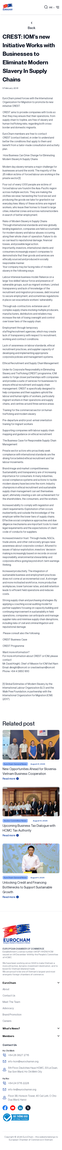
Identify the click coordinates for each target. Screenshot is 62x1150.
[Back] (31, 23)
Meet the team (11, 1001)
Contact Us (9, 995)
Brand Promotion (12, 1014)
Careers (7, 1020)
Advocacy (8, 1008)
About (6, 989)
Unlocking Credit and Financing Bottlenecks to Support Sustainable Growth (27, 887)
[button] (46, 7)
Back (31, 28)
